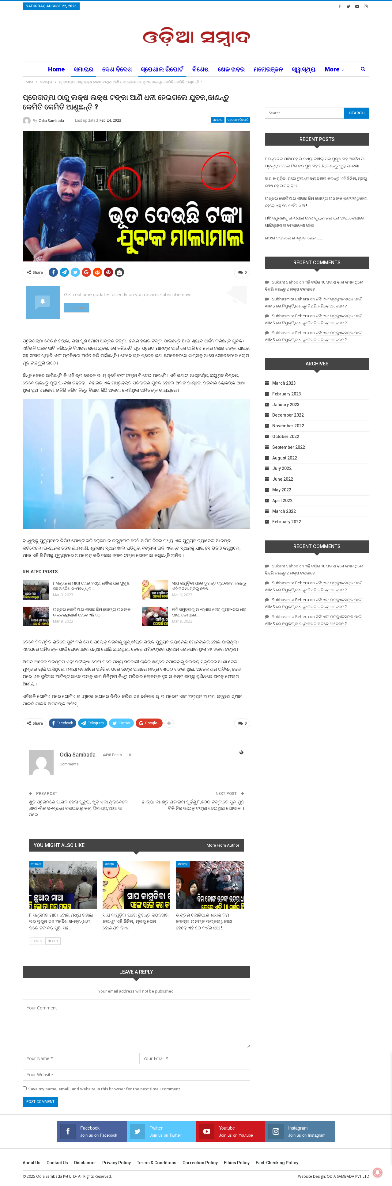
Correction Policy (200, 1162)
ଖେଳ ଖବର (231, 69)
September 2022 (288, 447)
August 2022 (284, 458)
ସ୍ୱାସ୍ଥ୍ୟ (304, 69)
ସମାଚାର (83, 69)
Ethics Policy (237, 1162)
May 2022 (281, 489)
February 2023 (286, 393)
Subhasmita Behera (290, 299)
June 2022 (282, 479)
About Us (31, 1162)
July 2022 (282, 468)
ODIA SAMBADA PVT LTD (348, 1176)
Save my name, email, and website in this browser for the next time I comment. (104, 1089)
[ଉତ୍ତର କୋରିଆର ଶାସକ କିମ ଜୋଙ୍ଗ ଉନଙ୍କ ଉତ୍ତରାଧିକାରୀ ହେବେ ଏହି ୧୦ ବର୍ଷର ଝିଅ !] (36, 616)
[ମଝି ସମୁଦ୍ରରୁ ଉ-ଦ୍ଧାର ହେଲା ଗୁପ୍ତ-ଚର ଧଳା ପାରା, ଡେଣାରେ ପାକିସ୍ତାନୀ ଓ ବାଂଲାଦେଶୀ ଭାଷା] (155, 616)
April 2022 (282, 500)
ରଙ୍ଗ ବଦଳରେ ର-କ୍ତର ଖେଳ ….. (293, 237)
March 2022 (284, 511)
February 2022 (286, 521)
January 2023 (286, 404)
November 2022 (288, 425)
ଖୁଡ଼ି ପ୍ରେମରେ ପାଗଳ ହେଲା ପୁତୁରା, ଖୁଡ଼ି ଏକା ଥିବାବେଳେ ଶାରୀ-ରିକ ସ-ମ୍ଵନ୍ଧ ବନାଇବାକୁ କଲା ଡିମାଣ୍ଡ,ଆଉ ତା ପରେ (78, 808)
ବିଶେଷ (200, 69)
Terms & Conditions (156, 1162)
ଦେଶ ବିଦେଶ (117, 69)
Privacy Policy (116, 1162)
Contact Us (57, 1162)
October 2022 (285, 436)
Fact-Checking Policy (277, 1162)
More (332, 69)
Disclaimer (85, 1162)
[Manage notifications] (378, 1172)
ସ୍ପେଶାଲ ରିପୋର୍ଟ (162, 69)
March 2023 (284, 383)
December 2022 (288, 415)
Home (56, 69)
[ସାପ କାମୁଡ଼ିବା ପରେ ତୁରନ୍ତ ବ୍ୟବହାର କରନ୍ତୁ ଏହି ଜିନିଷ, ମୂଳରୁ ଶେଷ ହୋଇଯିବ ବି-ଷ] (155, 590)
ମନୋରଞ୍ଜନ (268, 69)
